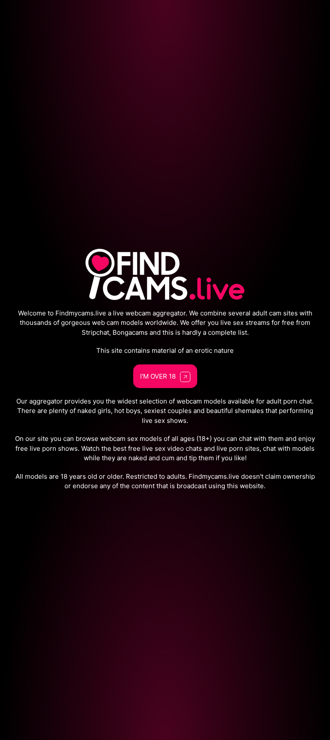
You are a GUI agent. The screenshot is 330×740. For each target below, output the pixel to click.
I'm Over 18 (158, 376)
